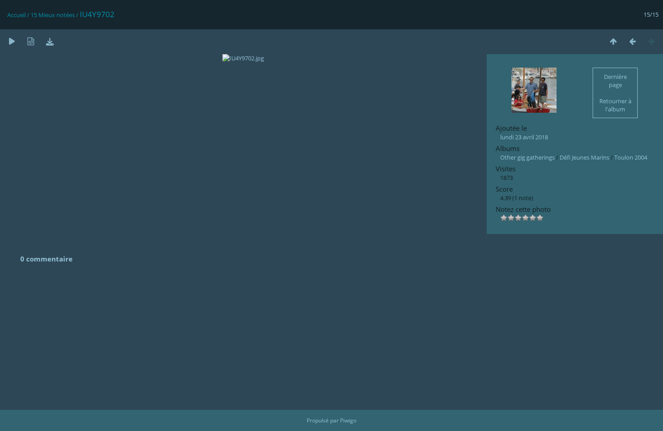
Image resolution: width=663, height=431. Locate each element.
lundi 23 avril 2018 (524, 137)
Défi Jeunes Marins (584, 157)
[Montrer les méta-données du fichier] (30, 41)
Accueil (16, 15)
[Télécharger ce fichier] (49, 41)
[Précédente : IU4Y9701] (632, 41)
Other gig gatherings (527, 157)
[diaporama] (11, 41)
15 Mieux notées (53, 15)
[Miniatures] (613, 41)
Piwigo (348, 420)
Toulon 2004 (630, 157)
